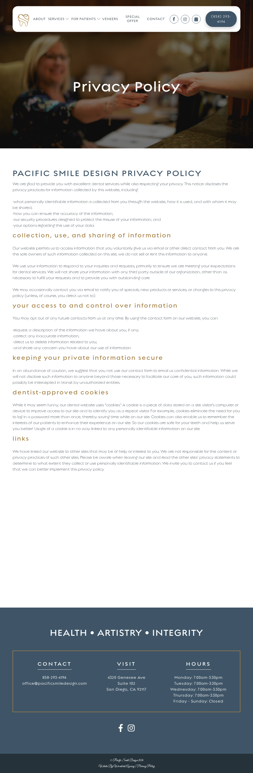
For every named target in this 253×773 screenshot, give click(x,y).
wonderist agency (123, 766)
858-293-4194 (54, 677)
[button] (58, 19)
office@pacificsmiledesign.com (54, 683)
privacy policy (146, 766)
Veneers (110, 19)
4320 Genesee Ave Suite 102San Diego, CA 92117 (126, 683)
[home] (23, 20)
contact (156, 19)
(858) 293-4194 (221, 19)
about (39, 19)
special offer (133, 19)
